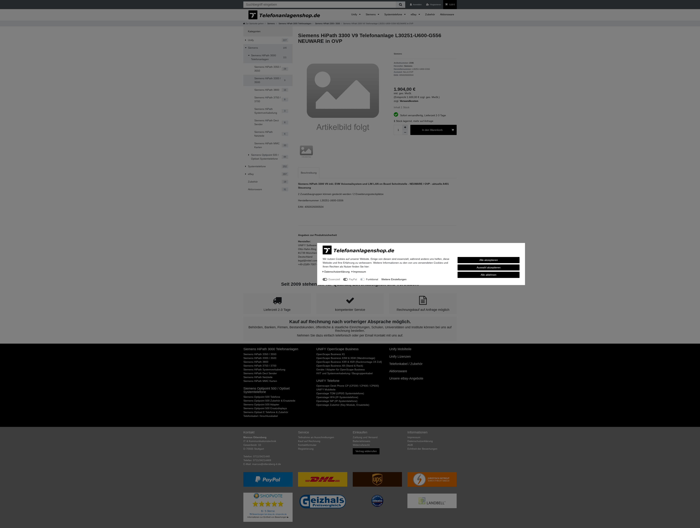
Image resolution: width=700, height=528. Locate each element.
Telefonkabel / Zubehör (406, 364)
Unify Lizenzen (400, 356)
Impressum (413, 437)
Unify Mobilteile (400, 349)
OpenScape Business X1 (330, 354)
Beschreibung (309, 172)
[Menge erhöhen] (405, 127)
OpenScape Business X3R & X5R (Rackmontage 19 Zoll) (349, 361)
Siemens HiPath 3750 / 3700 (259, 365)
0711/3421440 (261, 456)
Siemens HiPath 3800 (255, 361)
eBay (414, 14)
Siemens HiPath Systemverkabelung (264, 369)
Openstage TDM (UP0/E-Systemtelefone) (340, 393)
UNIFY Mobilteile (326, 389)
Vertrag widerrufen (366, 451)
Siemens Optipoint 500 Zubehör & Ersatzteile (269, 400)
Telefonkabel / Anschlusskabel (260, 415)
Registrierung (306, 448)
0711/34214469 (262, 460)
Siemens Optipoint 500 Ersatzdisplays (265, 408)
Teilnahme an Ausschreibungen (316, 437)
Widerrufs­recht (361, 444)
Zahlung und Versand (365, 437)
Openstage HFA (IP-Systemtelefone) (337, 397)
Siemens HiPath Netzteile (258, 377)
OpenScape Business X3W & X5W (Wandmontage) (345, 358)
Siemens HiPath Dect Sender (260, 373)
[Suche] (400, 4)
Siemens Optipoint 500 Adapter (261, 404)
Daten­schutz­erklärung (420, 441)
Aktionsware (447, 14)
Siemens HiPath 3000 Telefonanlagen (294, 23)
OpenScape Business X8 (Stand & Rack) (339, 365)
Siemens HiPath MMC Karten (260, 381)
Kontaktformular (307, 444)
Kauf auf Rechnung (309, 441)
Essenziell (334, 279)
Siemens (371, 14)
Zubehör (430, 14)
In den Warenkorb (432, 129)
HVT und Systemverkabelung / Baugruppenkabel (344, 373)
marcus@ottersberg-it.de (266, 464)
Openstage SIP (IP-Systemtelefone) (336, 401)
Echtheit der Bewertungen (422, 448)
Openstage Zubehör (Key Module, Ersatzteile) (342, 404)
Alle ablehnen (488, 274)
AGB (410, 444)
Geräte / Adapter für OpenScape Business (340, 369)
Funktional (372, 279)
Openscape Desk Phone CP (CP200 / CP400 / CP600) (347, 385)
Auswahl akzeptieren (489, 267)
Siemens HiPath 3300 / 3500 (327, 23)
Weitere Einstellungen (394, 279)
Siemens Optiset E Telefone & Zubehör (265, 412)
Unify (354, 14)
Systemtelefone (393, 14)
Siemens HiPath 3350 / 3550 (259, 354)
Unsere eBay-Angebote (406, 378)
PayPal (353, 279)
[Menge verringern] (405, 132)
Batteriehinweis (361, 441)
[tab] (308, 172)
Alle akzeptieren (488, 260)
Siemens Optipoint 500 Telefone (261, 396)
